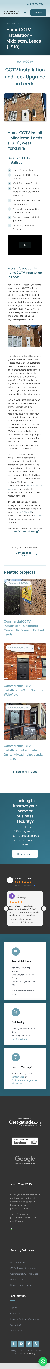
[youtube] (21, 1344)
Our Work (17, 24)
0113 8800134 (25, 512)
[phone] (36, 1344)
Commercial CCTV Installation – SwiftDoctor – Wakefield (23, 690)
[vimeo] (29, 1344)
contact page (18, 1076)
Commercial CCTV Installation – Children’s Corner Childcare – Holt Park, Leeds (25, 627)
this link (37, 515)
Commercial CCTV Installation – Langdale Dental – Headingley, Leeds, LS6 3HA (23, 752)
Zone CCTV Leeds (24, 878)
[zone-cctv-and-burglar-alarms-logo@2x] (12, 11)
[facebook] (14, 1344)
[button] (10, 336)
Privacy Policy (29, 1353)
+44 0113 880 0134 (20, 1038)
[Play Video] (25, 245)
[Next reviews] (44, 908)
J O (17, 895)
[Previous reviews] (6, 908)
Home (8, 24)
